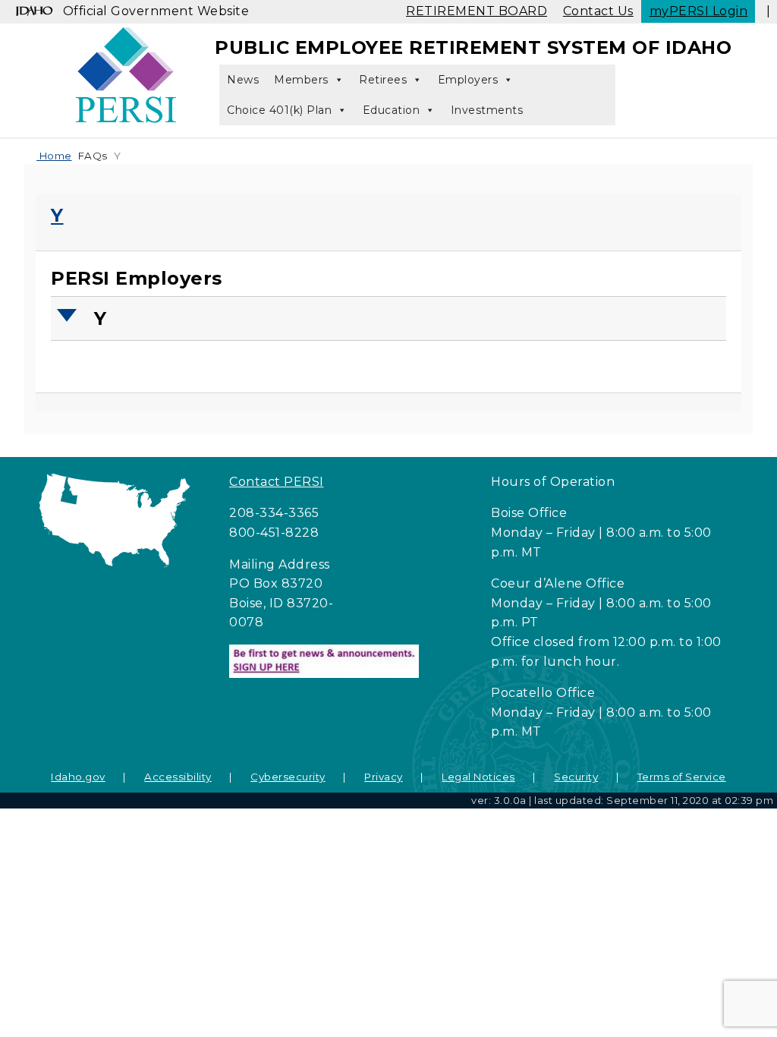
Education (391, 110)
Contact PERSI (276, 481)
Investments (487, 110)
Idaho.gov (78, 777)
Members (301, 80)
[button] (390, 318)
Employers (468, 80)
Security (576, 777)
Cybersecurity (288, 777)
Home (54, 156)
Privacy (383, 777)
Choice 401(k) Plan (279, 110)
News (243, 80)
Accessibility (178, 777)
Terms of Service (681, 777)
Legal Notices (478, 777)
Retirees (383, 80)
